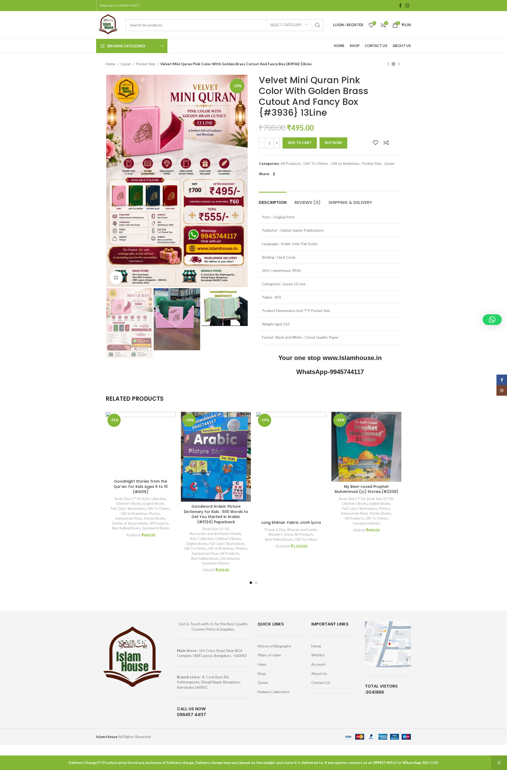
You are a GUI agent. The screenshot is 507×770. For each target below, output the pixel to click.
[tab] (273, 200)
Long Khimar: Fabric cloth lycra (291, 522)
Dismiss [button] (499, 762)
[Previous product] (388, 64)
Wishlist (318, 655)
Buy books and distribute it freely (215, 533)
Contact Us (320, 682)
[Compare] (386, 142)
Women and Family (302, 530)
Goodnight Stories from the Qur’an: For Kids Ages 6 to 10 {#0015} (141, 486)
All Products (290, 163)
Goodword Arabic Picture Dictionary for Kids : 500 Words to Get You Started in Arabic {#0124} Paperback (216, 514)
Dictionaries (230, 558)
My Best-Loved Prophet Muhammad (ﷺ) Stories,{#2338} (366, 489)
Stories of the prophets (130, 523)
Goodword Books (156, 528)
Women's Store (280, 534)
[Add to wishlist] (375, 142)
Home (111, 64)
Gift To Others (315, 163)
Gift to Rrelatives (345, 163)
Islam (261, 664)
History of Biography (274, 646)
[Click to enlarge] (116, 277)
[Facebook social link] (400, 6)
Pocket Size (146, 64)
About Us (319, 673)
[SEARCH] (318, 25)
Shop (261, 673)
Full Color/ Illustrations (128, 508)
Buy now (333, 143)
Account (318, 664)
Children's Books (129, 503)
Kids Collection (154, 499)
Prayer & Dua (275, 530)
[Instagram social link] (407, 6)
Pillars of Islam (269, 655)
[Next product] (398, 64)
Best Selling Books (126, 528)
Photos (154, 513)
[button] (492, 319)
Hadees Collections (273, 691)
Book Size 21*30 (216, 529)
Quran (126, 64)
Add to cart (300, 143)
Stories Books (154, 518)
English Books (154, 503)
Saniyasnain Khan (128, 518)
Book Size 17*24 (128, 499)
